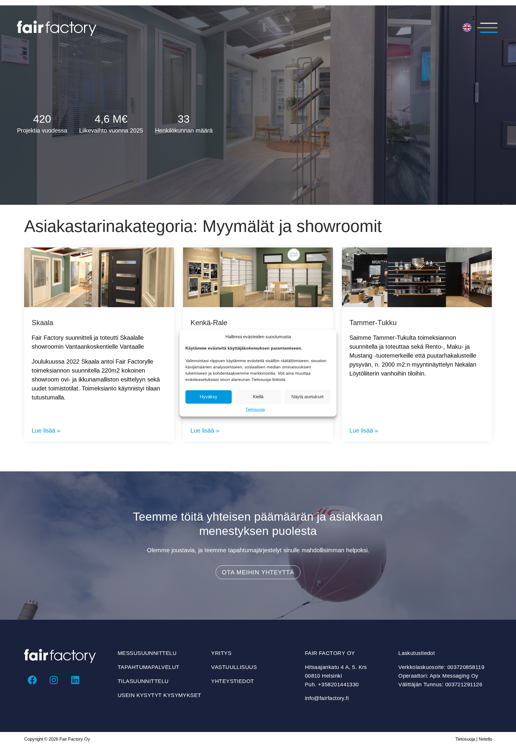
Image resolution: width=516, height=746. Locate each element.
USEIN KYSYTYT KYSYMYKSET (159, 695)
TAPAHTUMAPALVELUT (148, 667)
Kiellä (258, 396)
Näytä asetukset (307, 396)
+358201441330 (338, 684)
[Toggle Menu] (487, 28)
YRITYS (221, 653)
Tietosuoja (255, 409)
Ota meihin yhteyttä (258, 572)
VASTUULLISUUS (234, 667)
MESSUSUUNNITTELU (147, 653)
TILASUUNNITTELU (143, 681)
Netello (485, 739)
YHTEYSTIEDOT (232, 681)
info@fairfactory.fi (327, 698)
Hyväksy (208, 396)
